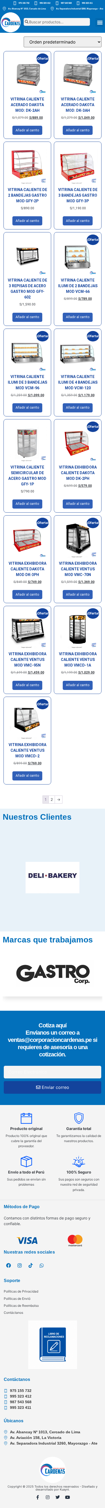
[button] (99, 22)
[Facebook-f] (37, 1497)
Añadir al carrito (27, 130)
